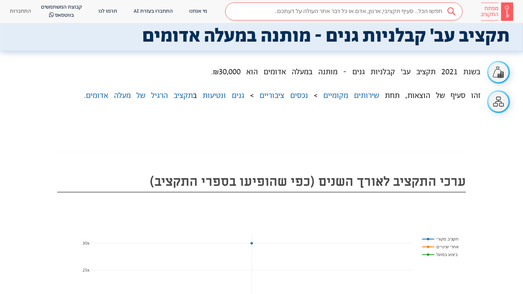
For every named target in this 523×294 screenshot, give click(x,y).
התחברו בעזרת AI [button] (153, 11)
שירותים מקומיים (351, 96)
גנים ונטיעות (223, 96)
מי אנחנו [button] (198, 11)
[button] (344, 11)
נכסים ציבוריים (283, 96)
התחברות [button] (20, 11)
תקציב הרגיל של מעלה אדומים (139, 96)
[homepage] (497, 11)
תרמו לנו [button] (107, 11)
